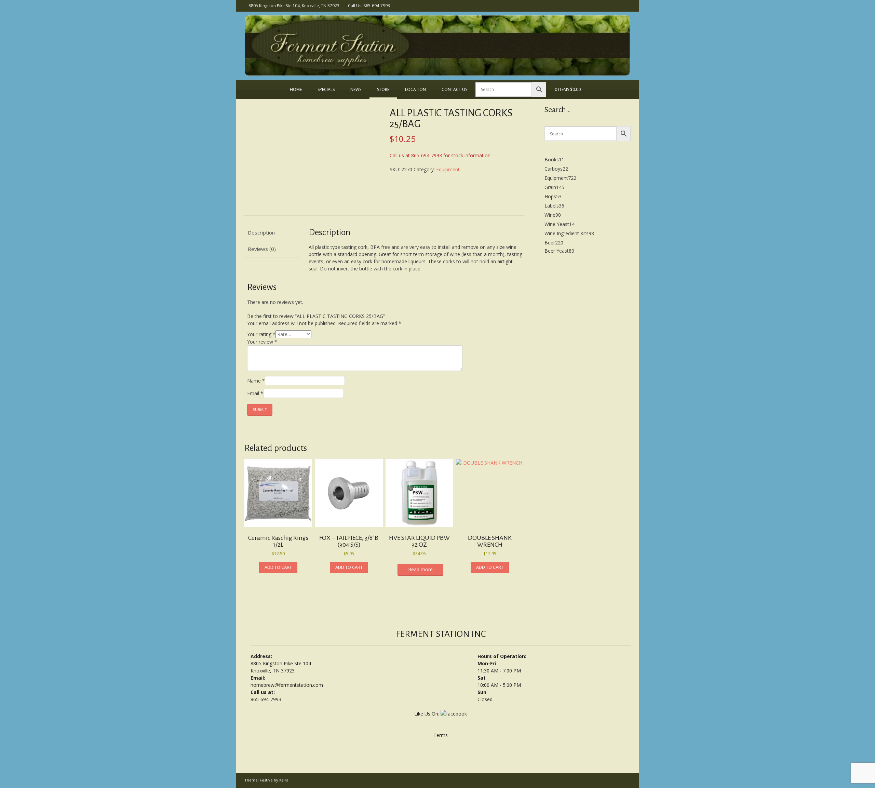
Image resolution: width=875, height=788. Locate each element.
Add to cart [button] (278, 567)
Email (255, 393)
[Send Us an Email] (618, 5)
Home (296, 89)
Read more (420, 569)
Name (256, 380)
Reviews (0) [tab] (262, 248)
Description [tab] (261, 232)
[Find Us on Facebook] (627, 5)
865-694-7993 (266, 699)
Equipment (448, 169)
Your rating (261, 334)
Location (415, 89)
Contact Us (454, 89)
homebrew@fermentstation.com (287, 685)
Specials (326, 89)
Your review (262, 341)
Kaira (283, 780)
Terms (440, 735)
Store (383, 89)
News (355, 89)
